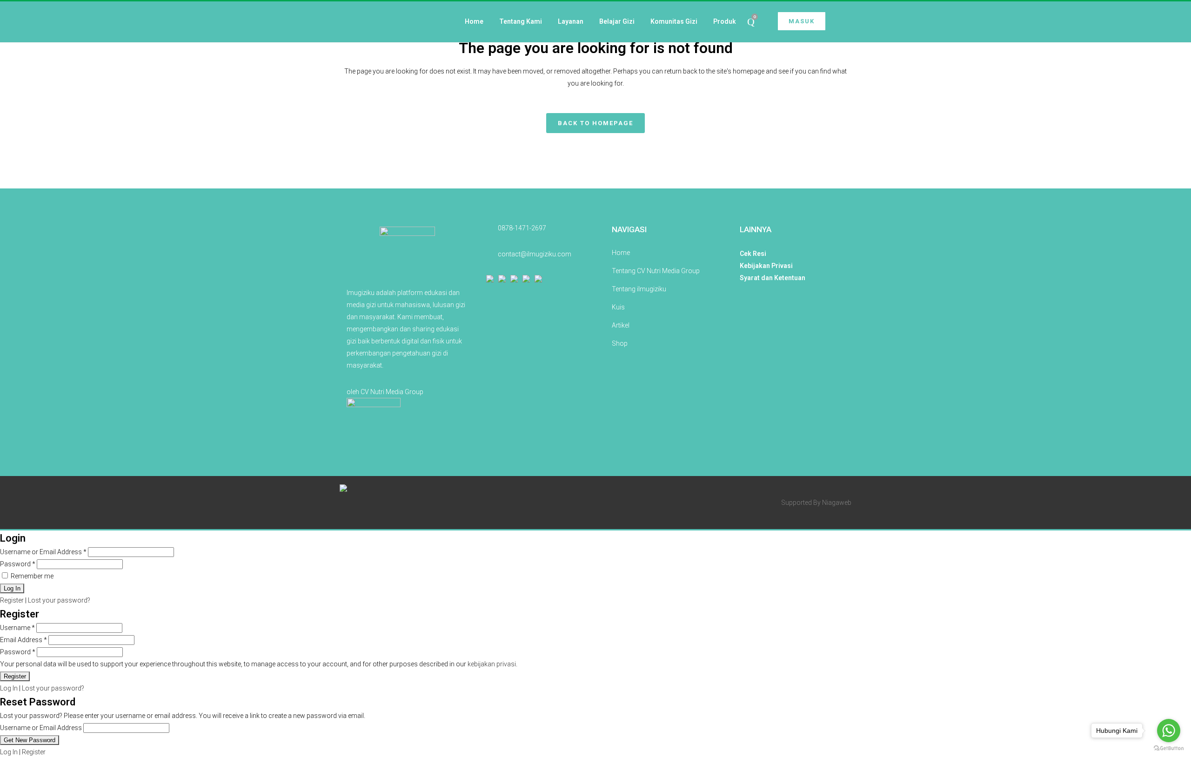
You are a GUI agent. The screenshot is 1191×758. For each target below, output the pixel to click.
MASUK (802, 21)
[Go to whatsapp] (1168, 730)
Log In (9, 688)
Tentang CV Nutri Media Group (656, 271)
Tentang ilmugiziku (639, 289)
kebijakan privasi (492, 664)
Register (12, 600)
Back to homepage (595, 123)
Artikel (620, 325)
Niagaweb (836, 502)
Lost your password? (59, 600)
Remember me (31, 576)
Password (17, 564)
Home (621, 252)
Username (17, 627)
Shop (620, 343)
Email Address (23, 640)
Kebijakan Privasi (766, 265)
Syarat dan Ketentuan (772, 278)
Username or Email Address (43, 552)
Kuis (618, 307)
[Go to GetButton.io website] (1169, 748)
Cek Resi (753, 253)
